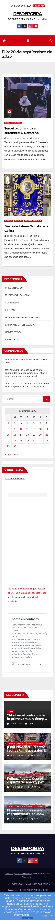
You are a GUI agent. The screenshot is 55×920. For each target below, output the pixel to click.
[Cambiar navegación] (28, 40)
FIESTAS (10, 310)
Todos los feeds (38, 593)
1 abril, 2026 (16, 724)
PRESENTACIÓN (14, 288)
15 (8, 435)
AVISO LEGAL (12, 339)
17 (21, 435)
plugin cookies (48, 916)
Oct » (15, 454)
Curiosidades (12, 303)
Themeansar (27, 877)
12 (34, 429)
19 (34, 435)
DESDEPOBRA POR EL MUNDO (22, 317)
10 (21, 429)
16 (14, 435)
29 (8, 446)
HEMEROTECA (13, 332)
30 (14, 446)
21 (46, 435)
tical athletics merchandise (18, 359)
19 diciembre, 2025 (19, 819)
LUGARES (8, 221)
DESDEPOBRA (27, 13)
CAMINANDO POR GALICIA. (20, 325)
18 (27, 435)
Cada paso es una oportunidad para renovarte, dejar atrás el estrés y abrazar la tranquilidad (26, 373)
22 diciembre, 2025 (19, 787)
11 (27, 429)
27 (40, 440)
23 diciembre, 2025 (19, 755)
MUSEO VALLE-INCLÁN (18, 295)
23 (14, 440)
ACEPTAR (27, 918)
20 (40, 435)
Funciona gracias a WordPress (18, 874)
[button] (51, 40)
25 (27, 440)
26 (34, 440)
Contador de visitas (15, 478)
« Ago (8, 454)
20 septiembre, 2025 (17, 138)
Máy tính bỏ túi (12, 370)
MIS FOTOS (18, 221)
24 (21, 440)
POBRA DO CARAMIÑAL (13, 123)
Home (7, 884)
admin (36, 138)
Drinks (10, 711)
